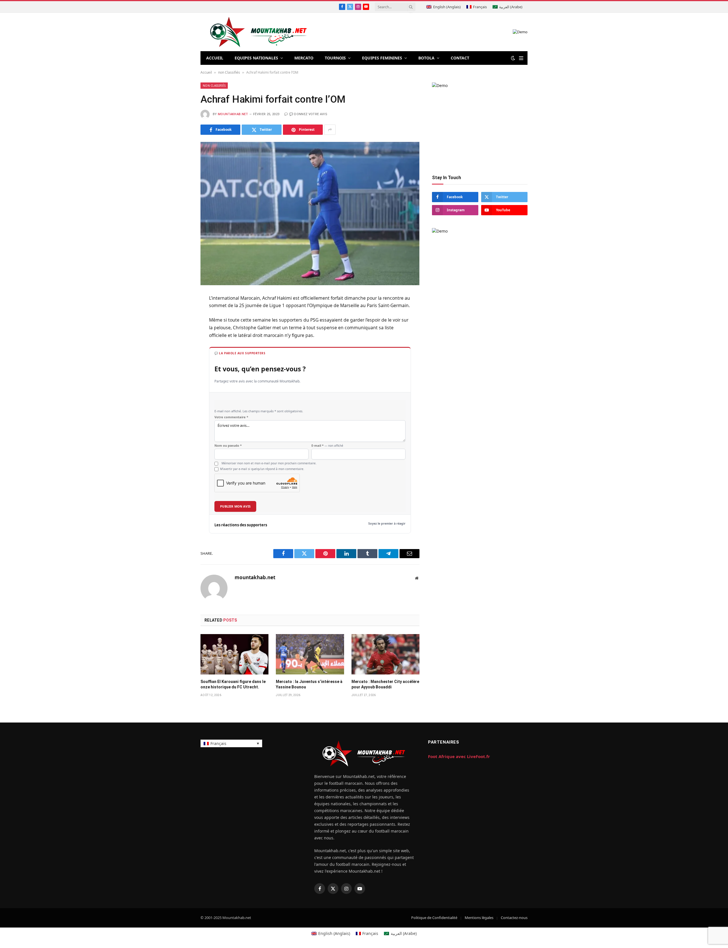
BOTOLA (426, 58)
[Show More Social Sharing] (330, 130)
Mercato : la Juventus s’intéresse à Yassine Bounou (309, 684)
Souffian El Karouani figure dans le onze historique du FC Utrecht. (233, 684)
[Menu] (521, 58)
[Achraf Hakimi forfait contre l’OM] (309, 213)
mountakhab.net (233, 114)
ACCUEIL (214, 58)
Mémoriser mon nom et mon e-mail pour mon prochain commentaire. (269, 463)
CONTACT (460, 58)
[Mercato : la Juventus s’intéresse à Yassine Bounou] (310, 654)
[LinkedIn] (180, 340)
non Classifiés (229, 72)
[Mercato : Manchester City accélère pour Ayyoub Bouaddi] (385, 654)
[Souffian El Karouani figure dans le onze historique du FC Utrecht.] (234, 654)
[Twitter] (180, 326)
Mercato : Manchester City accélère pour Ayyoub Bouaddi (385, 684)
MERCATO (303, 58)
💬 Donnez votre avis (308, 114)
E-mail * (327, 446)
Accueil (206, 72)
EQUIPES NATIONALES (256, 58)
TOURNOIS (335, 58)
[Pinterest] (180, 354)
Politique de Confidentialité (434, 917)
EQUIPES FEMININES (382, 58)
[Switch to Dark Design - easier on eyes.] (513, 58)
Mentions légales (479, 917)
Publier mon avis (235, 506)
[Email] (180, 368)
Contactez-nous (514, 917)
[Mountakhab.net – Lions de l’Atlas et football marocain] (258, 32)
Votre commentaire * (231, 417)
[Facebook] (180, 312)
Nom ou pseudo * (228, 446)
